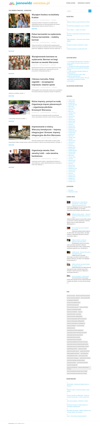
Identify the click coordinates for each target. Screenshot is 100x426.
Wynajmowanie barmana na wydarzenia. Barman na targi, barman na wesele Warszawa (45, 59)
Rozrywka (54, 20)
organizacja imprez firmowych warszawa (77, 332)
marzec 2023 (71, 116)
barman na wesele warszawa (83, 295)
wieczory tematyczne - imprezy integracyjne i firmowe (78, 368)
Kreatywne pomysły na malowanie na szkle (77, 44)
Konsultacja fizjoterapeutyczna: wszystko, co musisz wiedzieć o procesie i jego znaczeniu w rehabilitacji (78, 63)
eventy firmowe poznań (73, 304)
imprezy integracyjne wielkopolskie (75, 321)
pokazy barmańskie (84, 351)
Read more (34, 28)
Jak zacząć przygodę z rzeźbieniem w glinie (77, 401)
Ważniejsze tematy (73, 191)
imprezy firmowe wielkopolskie (74, 316)
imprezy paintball (71, 325)
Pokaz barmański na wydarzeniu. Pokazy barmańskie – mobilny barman (46, 37)
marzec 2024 (71, 108)
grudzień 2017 (71, 176)
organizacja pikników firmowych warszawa (77, 341)
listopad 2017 (71, 178)
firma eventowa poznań (73, 307)
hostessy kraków (84, 307)
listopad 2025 (71, 101)
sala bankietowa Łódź (72, 355)
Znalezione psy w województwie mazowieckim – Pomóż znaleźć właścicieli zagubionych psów (79, 203)
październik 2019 (72, 168)
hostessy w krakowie (72, 311)
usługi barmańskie (71, 362)
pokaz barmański (82, 348)
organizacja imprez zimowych (74, 339)
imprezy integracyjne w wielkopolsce (76, 323)
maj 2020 (70, 158)
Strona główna (70, 3)
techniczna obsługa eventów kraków (76, 360)
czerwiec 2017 (71, 181)
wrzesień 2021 (72, 132)
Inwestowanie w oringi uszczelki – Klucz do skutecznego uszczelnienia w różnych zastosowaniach (78, 79)
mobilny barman (71, 328)
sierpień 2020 (71, 153)
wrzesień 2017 (72, 179)
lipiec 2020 (71, 155)
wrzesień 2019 (72, 170)
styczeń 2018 (71, 175)
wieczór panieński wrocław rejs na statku (77, 373)
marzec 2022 (71, 122)
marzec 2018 (71, 171)
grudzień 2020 (71, 147)
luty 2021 (70, 144)
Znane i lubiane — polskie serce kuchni (76, 29)
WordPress (16, 423)
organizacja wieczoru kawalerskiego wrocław (78, 346)
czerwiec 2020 (71, 157)
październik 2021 (72, 131)
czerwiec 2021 (71, 137)
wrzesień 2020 (72, 152)
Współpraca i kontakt (84, 3)
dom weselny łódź (85, 298)
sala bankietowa (84, 353)
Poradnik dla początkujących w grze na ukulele (78, 25)
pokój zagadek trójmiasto (73, 353)
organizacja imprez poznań (73, 337)
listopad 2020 (71, 148)
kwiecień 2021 (71, 140)
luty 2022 (70, 124)
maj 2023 (70, 114)
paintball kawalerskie (72, 348)
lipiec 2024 (71, 106)
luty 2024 (70, 109)
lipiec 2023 (71, 111)
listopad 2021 (71, 129)
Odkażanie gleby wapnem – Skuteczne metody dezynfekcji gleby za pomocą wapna (81, 215)
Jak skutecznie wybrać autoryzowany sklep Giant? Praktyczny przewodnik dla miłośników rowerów (78, 68)
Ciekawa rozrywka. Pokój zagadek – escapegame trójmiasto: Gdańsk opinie (43, 82)
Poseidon (22, 423)
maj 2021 (70, 139)
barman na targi (71, 295)
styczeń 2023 (71, 119)
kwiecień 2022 (71, 121)
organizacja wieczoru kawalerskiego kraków (77, 344)
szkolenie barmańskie (85, 358)
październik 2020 (72, 150)
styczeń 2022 (71, 126)
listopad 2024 (71, 103)
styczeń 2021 (71, 145)
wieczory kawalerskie (72, 365)
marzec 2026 (71, 99)
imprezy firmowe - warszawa (74, 314)
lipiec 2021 (71, 135)
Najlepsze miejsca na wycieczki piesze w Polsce (78, 22)
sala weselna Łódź (83, 355)
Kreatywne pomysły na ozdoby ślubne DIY (77, 48)
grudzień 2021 (71, 127)
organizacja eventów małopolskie (75, 330)
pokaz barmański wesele (73, 351)
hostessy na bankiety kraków (74, 309)
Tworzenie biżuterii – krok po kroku (80, 276)
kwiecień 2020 (71, 160)
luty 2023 (70, 117)
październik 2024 (72, 104)
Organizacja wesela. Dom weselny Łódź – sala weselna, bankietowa (45, 153)
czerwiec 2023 (71, 113)
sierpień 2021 (71, 134)
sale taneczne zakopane (73, 358)
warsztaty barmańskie (82, 362)
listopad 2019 (71, 166)
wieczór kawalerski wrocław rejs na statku (77, 371)
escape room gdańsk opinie (73, 302)
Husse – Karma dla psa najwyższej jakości (77, 416)
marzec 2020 (71, 162)
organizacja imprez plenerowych (75, 334)
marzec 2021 (71, 142)
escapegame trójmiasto (72, 300)
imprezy (80, 311)
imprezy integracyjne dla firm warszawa (76, 318)
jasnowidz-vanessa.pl (45, 20)
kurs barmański (80, 325)
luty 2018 (70, 173)
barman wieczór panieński (73, 298)
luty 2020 (70, 163)
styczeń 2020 (71, 165)
